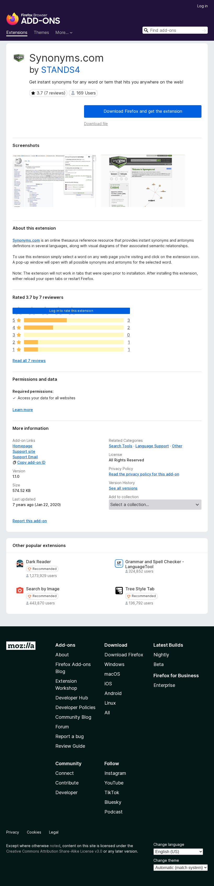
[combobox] (175, 30)
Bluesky (112, 802)
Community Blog (73, 717)
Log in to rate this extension (71, 311)
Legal (53, 832)
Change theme (166, 860)
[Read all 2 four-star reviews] (74, 327)
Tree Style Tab (139, 588)
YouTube (113, 783)
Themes (41, 32)
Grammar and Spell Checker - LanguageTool (154, 564)
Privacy (12, 832)
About (62, 654)
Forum (62, 726)
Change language (168, 844)
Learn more (23, 409)
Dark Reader (38, 561)
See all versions (123, 488)
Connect (64, 773)
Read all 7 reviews (29, 360)
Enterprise (164, 685)
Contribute (67, 783)
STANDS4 (60, 70)
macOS (112, 674)
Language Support (152, 446)
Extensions (16, 32)
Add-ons (65, 645)
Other (177, 446)
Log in (202, 6)
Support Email (25, 457)
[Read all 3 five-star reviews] (74, 320)
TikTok (111, 792)
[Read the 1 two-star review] (74, 342)
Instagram (115, 773)
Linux (110, 703)
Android (113, 693)
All (107, 712)
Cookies (34, 832)
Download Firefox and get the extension (143, 111)
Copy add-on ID (31, 462)
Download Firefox (123, 654)
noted (55, 845)
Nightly (161, 654)
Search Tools (120, 446)
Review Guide (70, 746)
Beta (158, 664)
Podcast (113, 811)
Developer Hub (71, 697)
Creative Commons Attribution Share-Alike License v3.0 (54, 851)
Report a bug (69, 736)
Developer (66, 792)
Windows (114, 664)
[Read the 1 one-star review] (74, 349)
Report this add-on (30, 521)
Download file (96, 123)
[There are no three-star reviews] (74, 335)
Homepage (22, 446)
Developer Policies (75, 707)
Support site (24, 451)
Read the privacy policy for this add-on (144, 474)
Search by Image (43, 588)
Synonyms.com (26, 240)
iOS (108, 683)
